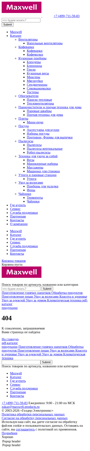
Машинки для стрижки (43, 171)
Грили (31, 69)
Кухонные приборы (32, 58)
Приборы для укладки (42, 186)
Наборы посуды (38, 133)
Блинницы (34, 66)
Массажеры (35, 167)
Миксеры (33, 77)
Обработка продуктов (67, 293)
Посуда (23, 126)
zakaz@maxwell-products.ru (21, 407)
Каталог (16, 35)
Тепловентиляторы (40, 103)
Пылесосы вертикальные (45, 148)
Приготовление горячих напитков (26, 293)
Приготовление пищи (18, 296)
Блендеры (34, 62)
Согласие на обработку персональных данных (35, 418)
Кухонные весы (38, 73)
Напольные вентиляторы (45, 43)
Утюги (31, 179)
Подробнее (9, 433)
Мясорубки (35, 81)
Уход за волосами (30, 182)
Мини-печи (35, 122)
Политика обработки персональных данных (33, 414)
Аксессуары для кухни (43, 130)
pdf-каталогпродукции (10, 344)
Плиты (23, 118)
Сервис (15, 209)
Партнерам (18, 216)
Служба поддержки (24, 212)
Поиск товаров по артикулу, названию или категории (40, 284)
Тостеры (33, 92)
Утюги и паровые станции (37, 175)
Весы (30, 160)
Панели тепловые (39, 99)
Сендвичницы (37, 84)
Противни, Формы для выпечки (50, 137)
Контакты (17, 220)
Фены (31, 190)
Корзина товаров (14, 261)
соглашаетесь (25, 429)
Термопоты (35, 197)
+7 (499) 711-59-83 (67, 16)
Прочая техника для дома (45, 115)
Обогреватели (28, 96)
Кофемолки (35, 54)
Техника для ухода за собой (38, 156)
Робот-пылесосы (38, 152)
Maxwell (16, 32)
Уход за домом (36, 300)
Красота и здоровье (73, 296)
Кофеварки (26, 47)
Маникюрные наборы (42, 163)
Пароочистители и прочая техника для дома (49, 107)
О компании (19, 224)
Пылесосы (25, 141)
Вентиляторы (28, 39)
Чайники (24, 194)
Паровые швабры (39, 111)
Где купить (18, 205)
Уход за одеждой (14, 300)
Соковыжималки (39, 88)
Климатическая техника (64, 300)
